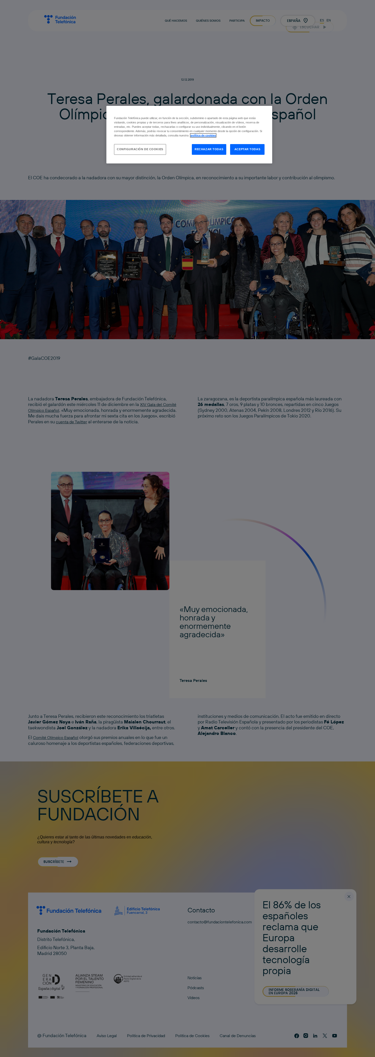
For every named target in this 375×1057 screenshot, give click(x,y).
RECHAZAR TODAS (209, 149)
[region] (189, 134)
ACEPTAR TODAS (247, 149)
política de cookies (203, 135)
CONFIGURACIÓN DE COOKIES (140, 149)
